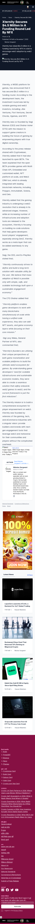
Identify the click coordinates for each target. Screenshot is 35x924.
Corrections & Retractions (11, 875)
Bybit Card (7, 774)
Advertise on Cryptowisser (11, 878)
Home (4, 17)
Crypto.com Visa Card (11, 784)
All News (30, 575)
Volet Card (7, 780)
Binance (6, 758)
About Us (4, 865)
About (8, 506)
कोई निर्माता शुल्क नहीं (7, 837)
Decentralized (6, 824)
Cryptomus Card (9, 771)
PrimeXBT (6, 755)
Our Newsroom (7, 868)
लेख (2, 856)
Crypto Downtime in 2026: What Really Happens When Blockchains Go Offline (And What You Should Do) (15, 804)
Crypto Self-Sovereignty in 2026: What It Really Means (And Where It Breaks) (16, 797)
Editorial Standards (7, 503)
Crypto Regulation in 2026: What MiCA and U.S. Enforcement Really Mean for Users (17, 816)
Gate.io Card (7, 777)
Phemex (6, 764)
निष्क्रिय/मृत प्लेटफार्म (7, 859)
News (10, 17)
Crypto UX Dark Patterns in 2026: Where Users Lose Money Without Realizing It (16, 792)
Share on (5, 36)
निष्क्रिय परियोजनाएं (7, 862)
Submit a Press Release (10, 881)
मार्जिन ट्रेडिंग (5, 833)
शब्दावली (3, 850)
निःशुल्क (3, 830)
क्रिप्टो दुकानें (5, 840)
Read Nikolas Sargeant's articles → (21, 462)
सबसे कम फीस (5, 827)
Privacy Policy (18, 910)
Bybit (5, 752)
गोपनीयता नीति (5, 853)
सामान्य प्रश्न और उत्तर (7, 847)
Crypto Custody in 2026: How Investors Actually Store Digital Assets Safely (16, 810)
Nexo (5, 761)
